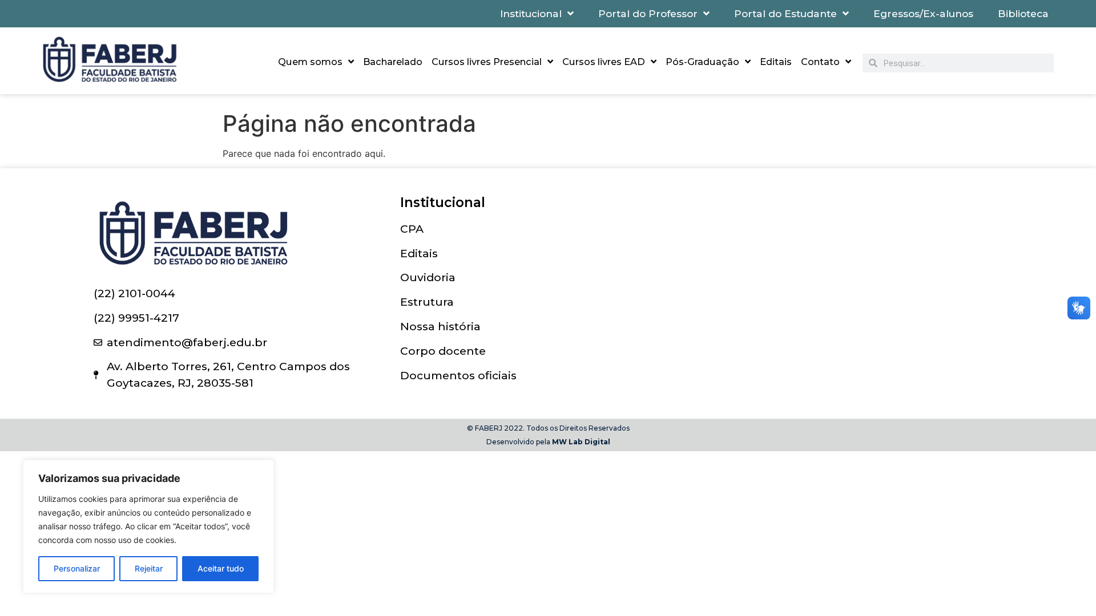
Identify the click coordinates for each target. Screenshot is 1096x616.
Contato (820, 61)
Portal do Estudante (785, 13)
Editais (776, 61)
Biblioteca (1023, 13)
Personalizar (77, 568)
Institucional (531, 13)
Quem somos (310, 61)
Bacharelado (392, 61)
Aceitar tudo (221, 568)
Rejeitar (149, 568)
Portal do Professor (648, 13)
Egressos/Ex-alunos (923, 13)
